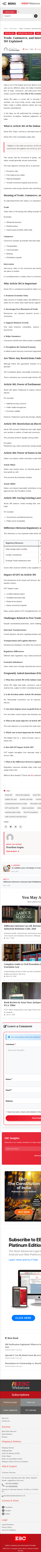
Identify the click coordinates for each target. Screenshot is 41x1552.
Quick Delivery (7, 1434)
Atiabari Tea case (11, 799)
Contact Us (6, 1421)
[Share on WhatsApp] (21, 827)
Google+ (8, 1510)
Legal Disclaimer (8, 1524)
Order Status (6, 1456)
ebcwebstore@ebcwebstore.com (14, 1496)
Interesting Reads (25, 33)
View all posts (11, 851)
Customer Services (8, 1472)
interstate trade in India (12, 812)
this (32, 775)
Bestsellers (13, 28)
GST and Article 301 (11, 808)
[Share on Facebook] (6, 827)
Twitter (7, 1514)
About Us (5, 1418)
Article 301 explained (22, 795)
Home (6, 28)
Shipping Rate (7, 1451)
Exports (4, 1437)
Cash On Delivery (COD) (11, 1453)
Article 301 (8, 795)
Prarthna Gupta (14, 50)
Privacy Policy (7, 1527)
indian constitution (28, 808)
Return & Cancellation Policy (12, 1459)
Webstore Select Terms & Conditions (15, 1461)
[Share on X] (11, 827)
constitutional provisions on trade (16, 804)
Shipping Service (8, 1448)
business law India (26, 799)
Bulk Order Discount (9, 1431)
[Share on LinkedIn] (16, 827)
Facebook (8, 1507)
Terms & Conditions (9, 1530)
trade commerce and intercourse (15, 817)
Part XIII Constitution (31, 812)
